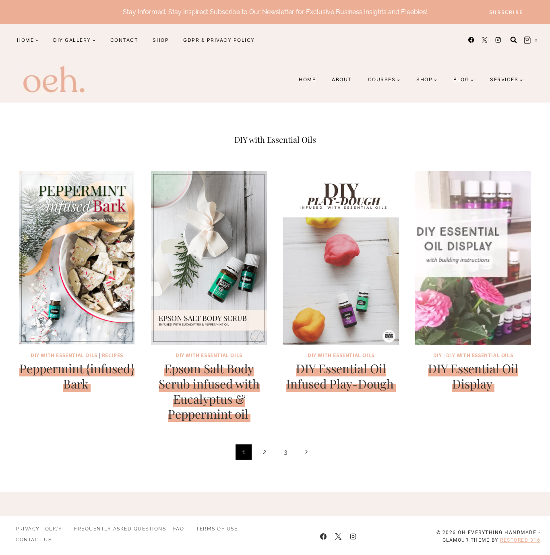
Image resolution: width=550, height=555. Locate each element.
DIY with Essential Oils (64, 355)
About (342, 79)
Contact (124, 40)
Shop (161, 40)
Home (307, 79)
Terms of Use (217, 529)
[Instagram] (498, 40)
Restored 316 (520, 540)
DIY (437, 355)
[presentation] (77, 258)
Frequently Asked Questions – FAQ (129, 529)
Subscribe (506, 11)
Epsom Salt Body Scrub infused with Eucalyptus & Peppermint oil (209, 391)
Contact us (34, 540)
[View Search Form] (513, 40)
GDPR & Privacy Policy (219, 40)
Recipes (112, 355)
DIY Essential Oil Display (473, 376)
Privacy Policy (39, 529)
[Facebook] (471, 40)
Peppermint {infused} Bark (76, 376)
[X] (484, 40)
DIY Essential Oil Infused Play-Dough (340, 376)
